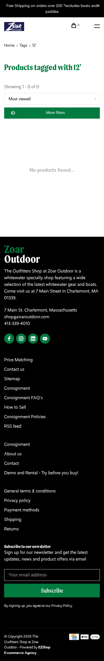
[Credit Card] (74, 638)
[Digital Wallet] (90, 638)
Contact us (14, 369)
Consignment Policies (25, 416)
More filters (55, 112)
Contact (11, 463)
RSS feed (12, 426)
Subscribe (52, 590)
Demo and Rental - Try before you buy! (41, 472)
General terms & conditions (30, 491)
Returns (11, 528)
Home (9, 45)
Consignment (17, 388)
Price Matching (18, 359)
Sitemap (12, 378)
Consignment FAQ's (23, 397)
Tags (23, 45)
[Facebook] (9, 339)
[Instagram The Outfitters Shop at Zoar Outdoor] (21, 339)
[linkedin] (33, 339)
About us (13, 453)
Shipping (12, 519)
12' (34, 45)
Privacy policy (17, 500)
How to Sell (15, 407)
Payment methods (21, 509)
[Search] (87, 26)
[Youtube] (45, 339)
